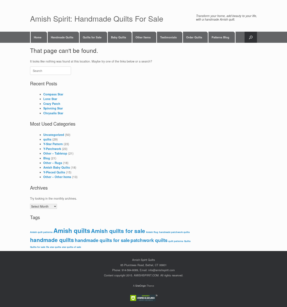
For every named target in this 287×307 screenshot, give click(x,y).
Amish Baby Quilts (56, 167)
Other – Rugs (52, 163)
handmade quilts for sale (102, 240)
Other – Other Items (57, 177)
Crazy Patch (51, 103)
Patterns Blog (220, 37)
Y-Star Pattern (53, 144)
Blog (46, 158)
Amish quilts (71, 230)
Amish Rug (152, 232)
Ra (47, 246)
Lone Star (50, 99)
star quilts (55, 246)
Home (37, 37)
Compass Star (53, 94)
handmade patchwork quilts (174, 232)
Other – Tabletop (55, 153)
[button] (251, 37)
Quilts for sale (37, 246)
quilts (47, 139)
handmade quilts (52, 240)
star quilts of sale (71, 246)
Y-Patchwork (52, 149)
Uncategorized (53, 135)
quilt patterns (175, 241)
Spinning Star (53, 108)
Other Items (143, 37)
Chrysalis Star (53, 113)
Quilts (187, 241)
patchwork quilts (148, 240)
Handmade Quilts (62, 37)
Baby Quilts (118, 37)
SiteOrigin (140, 285)
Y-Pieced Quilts (54, 172)
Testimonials (168, 37)
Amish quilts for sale (118, 231)
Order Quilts (194, 37)
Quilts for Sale (92, 37)
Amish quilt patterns (41, 232)
